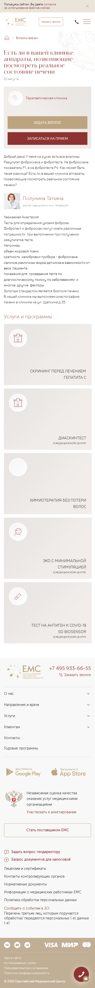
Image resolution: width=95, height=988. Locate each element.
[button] (87, 6)
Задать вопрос (47, 122)
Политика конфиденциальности (26, 973)
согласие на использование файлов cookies (30, 6)
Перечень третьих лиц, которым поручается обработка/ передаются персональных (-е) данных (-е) (46, 918)
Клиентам (12, 727)
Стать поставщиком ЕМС (47, 830)
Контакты (12, 738)
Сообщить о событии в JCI (26, 908)
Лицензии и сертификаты (25, 868)
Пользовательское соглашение (26, 968)
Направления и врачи (21, 705)
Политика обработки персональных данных (40, 900)
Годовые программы (21, 748)
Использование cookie (20, 963)
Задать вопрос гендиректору (35, 852)
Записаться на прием (47, 138)
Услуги (9, 716)
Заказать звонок (51, 21)
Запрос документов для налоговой (40, 859)
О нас (9, 693)
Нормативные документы (25, 884)
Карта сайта (12, 958)
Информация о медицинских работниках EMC (42, 892)
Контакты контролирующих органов (34, 876)
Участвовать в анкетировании (51, 812)
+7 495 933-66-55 (70, 668)
